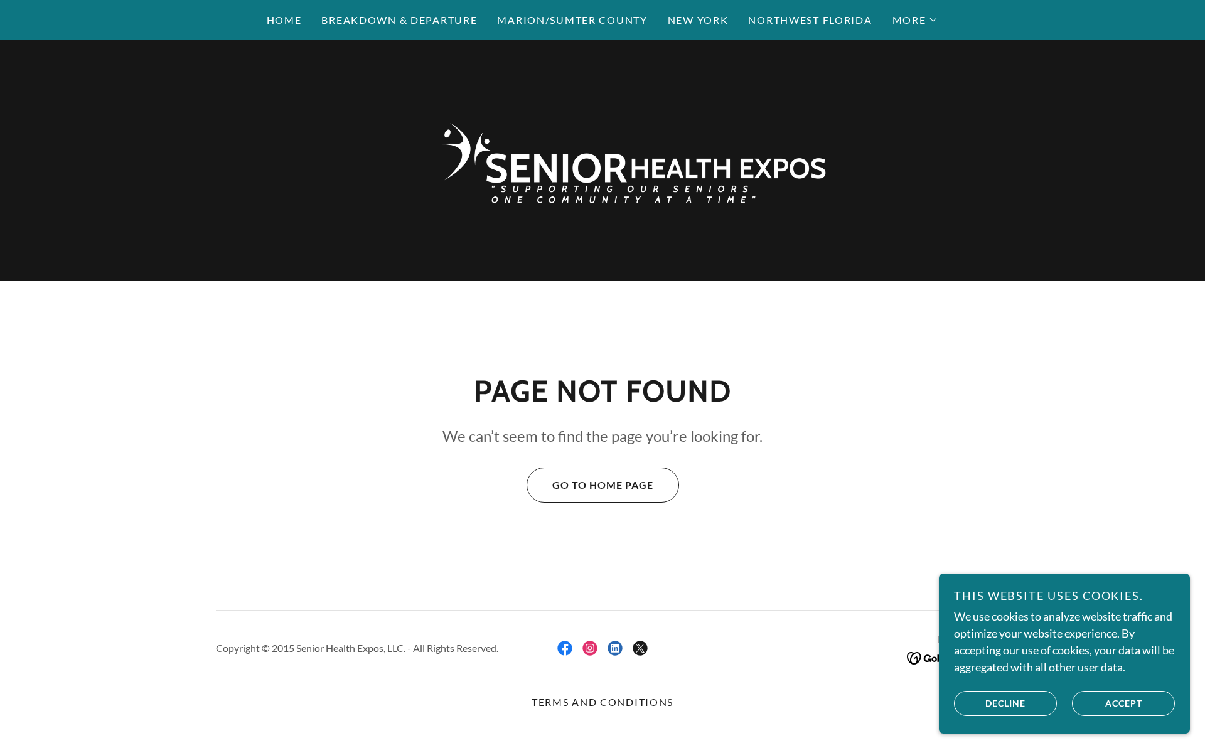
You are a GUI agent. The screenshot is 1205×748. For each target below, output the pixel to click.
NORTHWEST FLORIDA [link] (810, 20)
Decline (1005, 703)
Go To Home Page (602, 485)
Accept (1123, 703)
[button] (915, 20)
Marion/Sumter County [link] (572, 20)
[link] (602, 159)
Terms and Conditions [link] (602, 702)
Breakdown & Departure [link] (399, 20)
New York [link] (698, 20)
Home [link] (284, 20)
